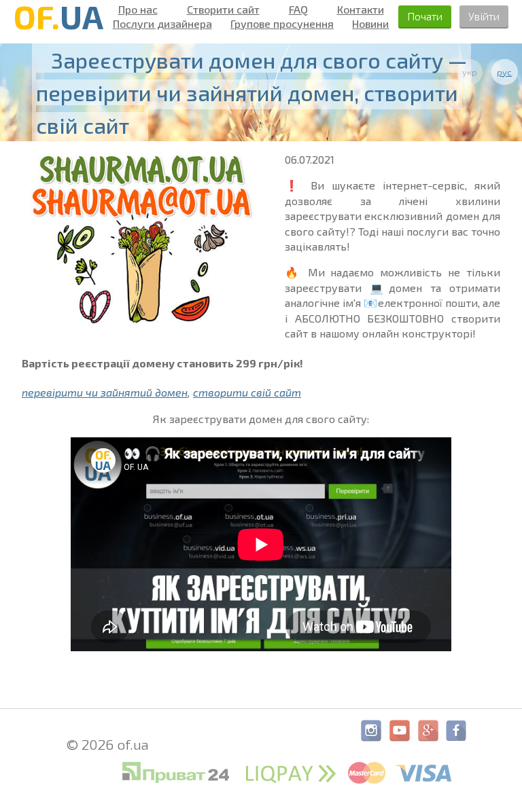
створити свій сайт (247, 392)
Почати (424, 16)
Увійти (484, 16)
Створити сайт (223, 9)
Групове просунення (282, 23)
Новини (370, 23)
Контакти (360, 9)
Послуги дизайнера (162, 23)
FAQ (298, 9)
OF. (58, 16)
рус (504, 72)
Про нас (138, 9)
